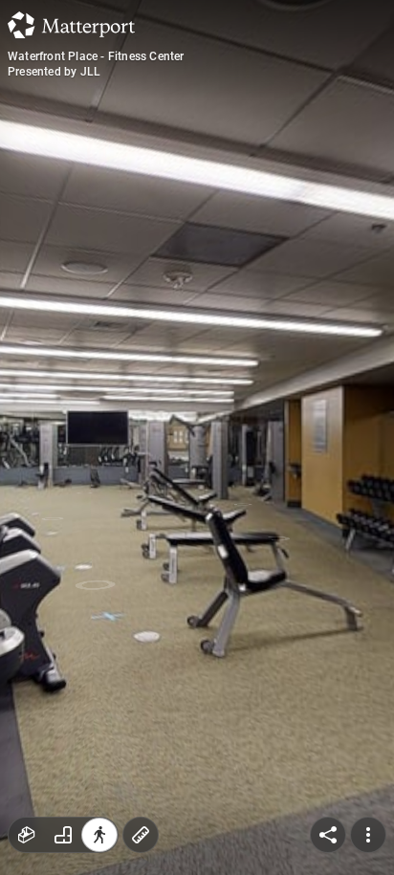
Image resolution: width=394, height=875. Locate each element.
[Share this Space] (328, 835)
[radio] (27, 835)
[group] (63, 835)
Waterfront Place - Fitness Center (96, 56)
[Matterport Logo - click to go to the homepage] (71, 25)
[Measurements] (140, 835)
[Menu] (368, 835)
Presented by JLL (54, 71)
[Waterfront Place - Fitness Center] (197, 437)
